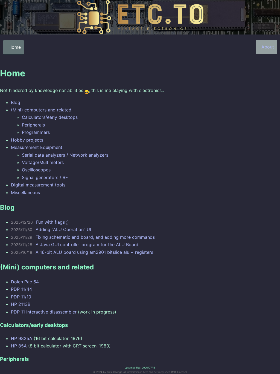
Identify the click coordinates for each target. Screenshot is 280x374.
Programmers (36, 132)
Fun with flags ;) (52, 222)
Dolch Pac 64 (25, 281)
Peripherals (33, 125)
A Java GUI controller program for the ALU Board (87, 244)
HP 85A (19, 346)
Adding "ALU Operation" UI (63, 229)
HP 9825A (21, 338)
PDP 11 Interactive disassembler (44, 312)
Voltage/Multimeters (43, 162)
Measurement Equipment (36, 147)
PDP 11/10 (21, 297)
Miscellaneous (25, 192)
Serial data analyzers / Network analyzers (65, 155)
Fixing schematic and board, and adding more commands (95, 237)
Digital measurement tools (38, 185)
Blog (15, 102)
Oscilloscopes (36, 169)
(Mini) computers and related (41, 110)
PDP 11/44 (21, 289)
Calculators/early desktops (50, 117)
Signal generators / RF (45, 177)
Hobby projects (27, 140)
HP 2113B (20, 304)
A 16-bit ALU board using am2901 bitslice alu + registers (94, 252)
